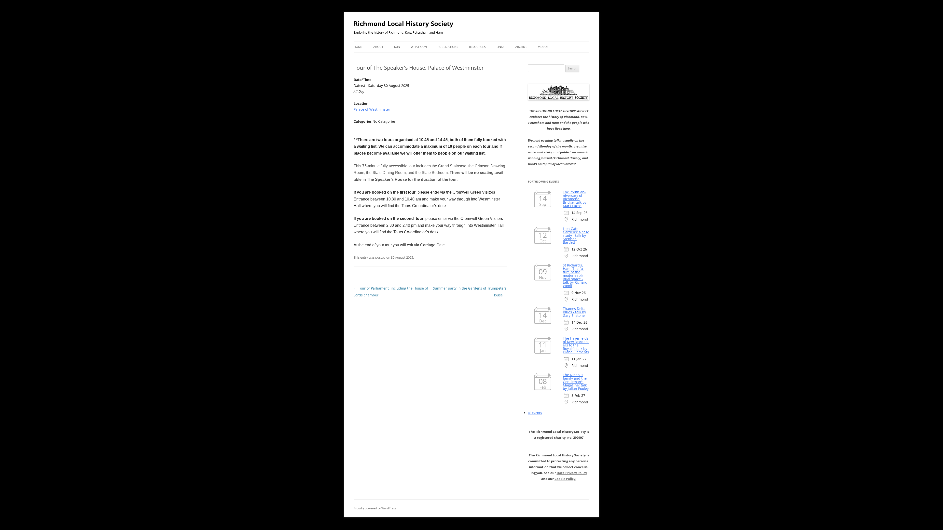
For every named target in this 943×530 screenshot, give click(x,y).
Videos (543, 47)
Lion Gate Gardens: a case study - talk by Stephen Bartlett (576, 235)
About (378, 47)
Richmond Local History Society (403, 23)
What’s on (419, 47)
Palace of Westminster (372, 109)
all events (535, 413)
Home (358, 47)
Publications (448, 47)
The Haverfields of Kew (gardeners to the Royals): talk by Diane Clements (576, 345)
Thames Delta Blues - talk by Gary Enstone (574, 312)
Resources (477, 47)
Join (397, 47)
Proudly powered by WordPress (375, 508)
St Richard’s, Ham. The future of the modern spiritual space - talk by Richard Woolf (575, 275)
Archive (521, 47)
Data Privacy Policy (572, 473)
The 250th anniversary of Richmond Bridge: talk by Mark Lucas (574, 199)
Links (500, 47)
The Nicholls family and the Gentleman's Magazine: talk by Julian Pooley (576, 381)
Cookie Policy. (565, 479)
